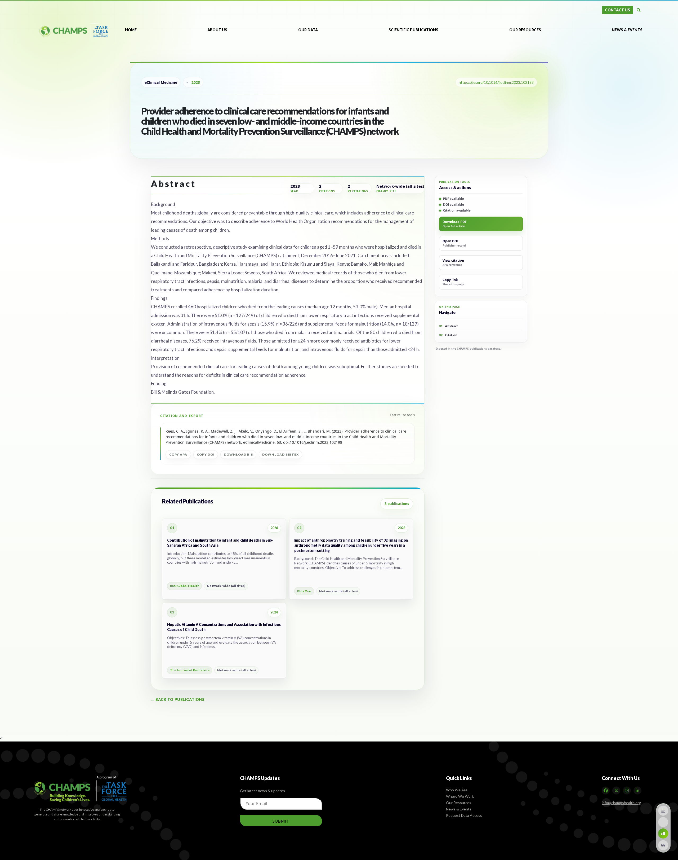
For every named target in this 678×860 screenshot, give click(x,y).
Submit (281, 820)
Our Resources (525, 30)
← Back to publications (177, 699)
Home (131, 30)
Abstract (448, 326)
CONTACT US (617, 10)
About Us (217, 30)
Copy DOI (206, 455)
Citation (448, 335)
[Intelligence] (663, 822)
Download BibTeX (280, 455)
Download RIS (238, 455)
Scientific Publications (413, 30)
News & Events (627, 30)
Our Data (308, 30)
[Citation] (663, 845)
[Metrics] (663, 833)
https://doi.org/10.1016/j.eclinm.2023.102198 (496, 82)
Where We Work (460, 796)
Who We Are (456, 789)
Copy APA (178, 455)
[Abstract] (663, 811)
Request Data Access (464, 815)
